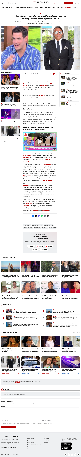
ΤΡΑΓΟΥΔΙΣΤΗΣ (52, 227)
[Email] (45, 216)
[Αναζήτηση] (78, 3)
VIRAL (62, 7)
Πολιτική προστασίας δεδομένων (34, 444)
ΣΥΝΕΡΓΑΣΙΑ (44, 227)
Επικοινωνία (29, 448)
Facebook (32, 246)
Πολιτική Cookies (30, 442)
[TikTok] (72, 454)
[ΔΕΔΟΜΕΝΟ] (9, 436)
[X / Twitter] (36, 216)
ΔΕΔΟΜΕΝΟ (17, 382)
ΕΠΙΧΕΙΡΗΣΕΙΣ (30, 7)
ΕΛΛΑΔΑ (11, 7)
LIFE (46, 7)
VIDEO (53, 7)
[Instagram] (69, 454)
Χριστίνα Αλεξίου (27, 73)
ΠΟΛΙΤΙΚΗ (17, 7)
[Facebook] (33, 216)
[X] (75, 454)
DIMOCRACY (46, 442)
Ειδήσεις (18, 381)
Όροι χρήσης (29, 446)
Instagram (41, 246)
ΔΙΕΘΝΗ (36, 7)
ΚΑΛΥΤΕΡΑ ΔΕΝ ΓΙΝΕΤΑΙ (37, 225)
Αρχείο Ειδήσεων (30, 438)
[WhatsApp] (42, 216)
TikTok (35, 249)
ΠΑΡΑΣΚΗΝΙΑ (5, 7)
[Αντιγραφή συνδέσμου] (48, 216)
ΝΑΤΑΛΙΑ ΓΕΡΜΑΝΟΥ (28, 227)
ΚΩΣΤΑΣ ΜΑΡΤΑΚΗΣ (48, 225)
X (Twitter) (44, 249)
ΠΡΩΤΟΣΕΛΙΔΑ (68, 7)
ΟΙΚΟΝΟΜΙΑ (23, 7)
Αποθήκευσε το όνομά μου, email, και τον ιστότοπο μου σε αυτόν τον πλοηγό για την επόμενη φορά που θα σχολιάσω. (27, 423)
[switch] (75, 3)
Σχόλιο (3, 406)
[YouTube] (78, 454)
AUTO (74, 7)
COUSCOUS (46, 440)
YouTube (50, 246)
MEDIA (49, 7)
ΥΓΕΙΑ (58, 7)
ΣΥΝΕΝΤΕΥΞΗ (37, 227)
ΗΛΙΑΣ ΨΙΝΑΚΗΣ (27, 225)
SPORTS (41, 7)
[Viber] (39, 216)
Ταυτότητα (29, 440)
